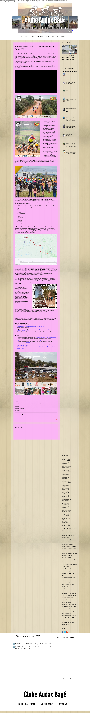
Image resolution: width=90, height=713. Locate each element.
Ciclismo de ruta (66, 562)
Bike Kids (64, 542)
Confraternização (66, 571)
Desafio (64, 575)
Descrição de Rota (66, 580)
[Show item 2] (28, 391)
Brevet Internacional (67, 544)
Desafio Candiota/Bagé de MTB (36, 403)
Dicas (73, 580)
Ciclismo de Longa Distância (69, 559)
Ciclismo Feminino (66, 557)
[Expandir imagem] (36, 369)
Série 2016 (64, 617)
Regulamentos (65, 608)
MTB (45, 403)
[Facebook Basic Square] (62, 632)
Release (71, 608)
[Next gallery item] (55, 369)
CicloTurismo (49, 403)
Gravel (63, 582)
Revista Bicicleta (66, 611)
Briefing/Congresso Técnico (69, 548)
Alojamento (64, 531)
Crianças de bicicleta (68, 573)
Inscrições (72, 584)
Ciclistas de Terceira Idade (69, 564)
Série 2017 (71, 617)
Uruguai (68, 624)
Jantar (63, 586)
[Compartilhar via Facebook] (16, 415)
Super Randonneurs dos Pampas (69, 615)
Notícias (17, 406)
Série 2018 (64, 620)
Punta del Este (66, 600)
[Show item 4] (46, 391)
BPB (73, 531)
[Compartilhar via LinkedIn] (23, 415)
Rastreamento (72, 604)
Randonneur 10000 (66, 602)
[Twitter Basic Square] (65, 632)
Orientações (70, 597)
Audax (69, 531)
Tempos (63, 624)
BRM (75, 531)
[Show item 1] (19, 391)
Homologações (65, 584)
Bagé (68, 537)
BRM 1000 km (65, 533)
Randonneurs (65, 604)
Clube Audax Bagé (66, 568)
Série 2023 (71, 622)
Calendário (64, 551)
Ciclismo (70, 555)
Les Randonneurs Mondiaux (68, 588)
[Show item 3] (37, 391)
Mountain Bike (26, 403)
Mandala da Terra (19, 403)
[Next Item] (75, 50)
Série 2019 (71, 620)
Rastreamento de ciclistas (69, 606)
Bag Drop (64, 537)
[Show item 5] (54, 391)
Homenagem (68, 582)
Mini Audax (64, 595)
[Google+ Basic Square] (67, 632)
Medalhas (74, 593)
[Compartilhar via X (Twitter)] (19, 415)
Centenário (64, 555)
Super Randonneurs (66, 613)
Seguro (74, 611)
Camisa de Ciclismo (67, 553)
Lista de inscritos (67, 591)
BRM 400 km (71, 535)
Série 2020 (64, 622)
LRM (67, 586)
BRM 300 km (64, 535)
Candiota (75, 553)
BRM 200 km (71, 533)
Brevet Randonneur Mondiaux (69, 546)
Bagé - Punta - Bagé (67, 539)
